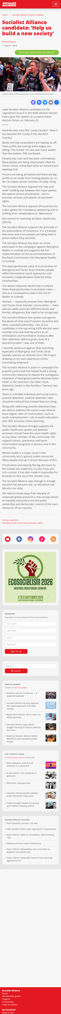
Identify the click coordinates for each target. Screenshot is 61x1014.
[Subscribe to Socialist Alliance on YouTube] (7, 539)
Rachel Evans (9, 41)
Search (17, 670)
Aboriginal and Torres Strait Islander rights (22, 523)
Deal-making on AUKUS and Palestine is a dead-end (20, 764)
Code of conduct (10, 1004)
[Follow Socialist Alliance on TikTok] (42, 539)
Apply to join (8, 1012)
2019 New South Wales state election (36, 52)
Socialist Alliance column (14, 757)
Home (5, 15)
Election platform (10, 520)
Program (6, 999)
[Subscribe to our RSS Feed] (53, 539)
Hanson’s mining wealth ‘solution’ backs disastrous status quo (22, 794)
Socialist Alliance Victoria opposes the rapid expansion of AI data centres (23, 706)
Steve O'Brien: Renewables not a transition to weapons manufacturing (28, 850)
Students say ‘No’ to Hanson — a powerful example (22, 694)
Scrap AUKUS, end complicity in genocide (22, 774)
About (5, 993)
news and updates (20, 687)
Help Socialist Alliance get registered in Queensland (31, 829)
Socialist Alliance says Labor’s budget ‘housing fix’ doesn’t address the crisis (24, 727)
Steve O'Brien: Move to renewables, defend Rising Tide (30, 836)
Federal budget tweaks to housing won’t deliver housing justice (23, 804)
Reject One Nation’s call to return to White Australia (24, 716)
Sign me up (16, 651)
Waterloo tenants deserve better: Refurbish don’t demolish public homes (22, 739)
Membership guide (11, 996)
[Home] (9, 4)
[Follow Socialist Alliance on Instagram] (30, 539)
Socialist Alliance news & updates (28, 15)
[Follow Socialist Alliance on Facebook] (19, 539)
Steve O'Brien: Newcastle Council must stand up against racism (29, 859)
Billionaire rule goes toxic (19, 783)
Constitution (8, 1001)
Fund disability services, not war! (22, 823)
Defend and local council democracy (24, 843)
